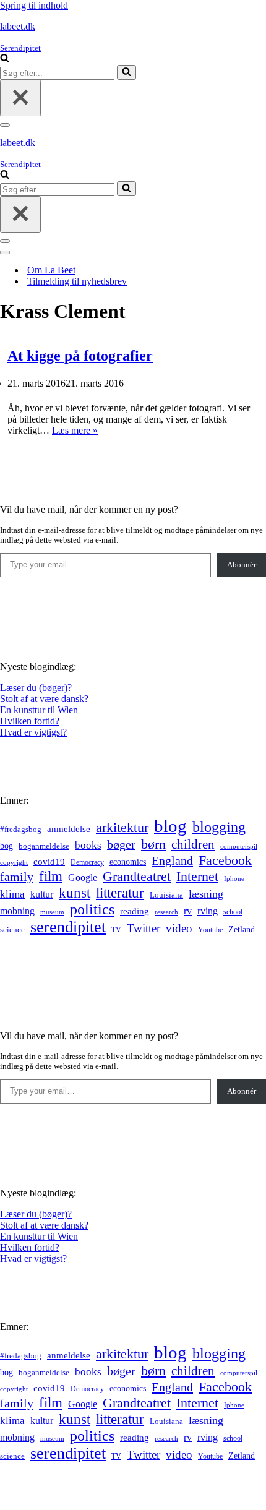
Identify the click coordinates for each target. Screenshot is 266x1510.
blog (170, 826)
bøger (121, 844)
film (50, 876)
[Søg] (4, 59)
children (193, 844)
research (166, 912)
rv (188, 911)
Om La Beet (51, 270)
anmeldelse (68, 829)
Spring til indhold (34, 5)
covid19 (49, 862)
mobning (17, 911)
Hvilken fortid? (29, 721)
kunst (74, 893)
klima (12, 894)
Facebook (225, 860)
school (232, 912)
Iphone (234, 878)
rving (207, 911)
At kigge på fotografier (80, 356)
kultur (41, 894)
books (88, 845)
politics (92, 909)
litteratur (120, 893)
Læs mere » (75, 430)
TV (116, 929)
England (172, 860)
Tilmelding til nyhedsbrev (77, 281)
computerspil (238, 846)
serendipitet (68, 927)
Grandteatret (137, 876)
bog (6, 846)
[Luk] (20, 98)
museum (52, 912)
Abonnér (241, 564)
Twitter (143, 928)
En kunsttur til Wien (39, 710)
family (16, 876)
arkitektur (122, 827)
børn (153, 844)
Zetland (241, 929)
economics (127, 862)
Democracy (87, 862)
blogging (219, 827)
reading (134, 911)
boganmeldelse (44, 846)
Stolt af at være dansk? (44, 698)
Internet (197, 876)
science (12, 929)
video (179, 928)
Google (82, 877)
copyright (14, 862)
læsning (206, 894)
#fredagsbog (20, 829)
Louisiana (166, 895)
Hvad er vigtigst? (33, 732)
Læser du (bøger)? (36, 687)
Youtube (210, 930)
